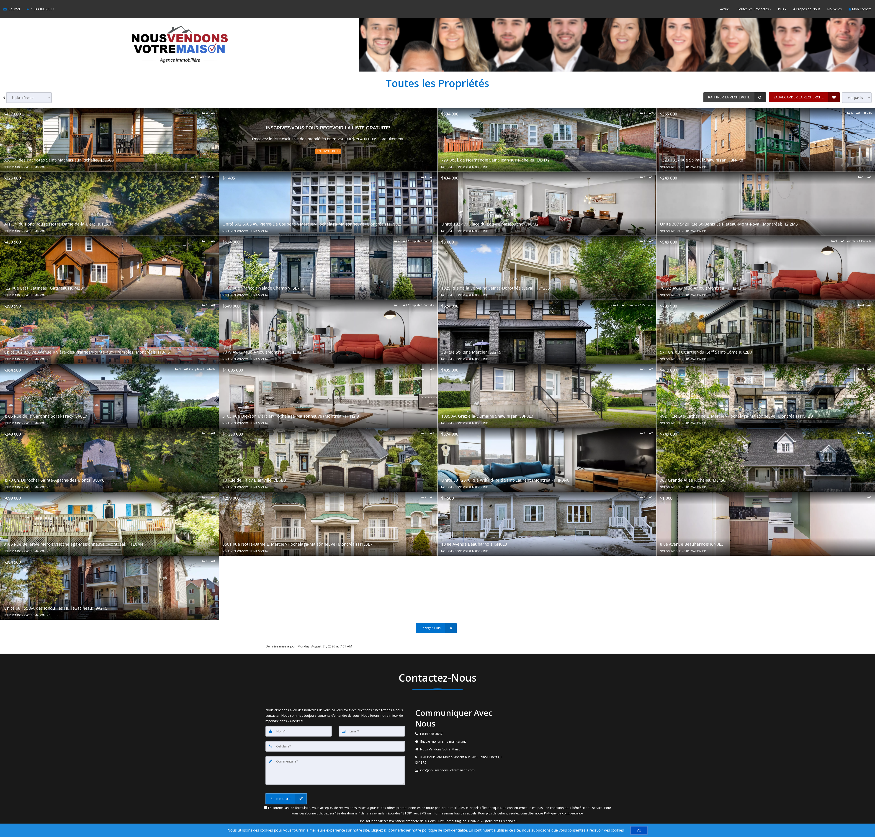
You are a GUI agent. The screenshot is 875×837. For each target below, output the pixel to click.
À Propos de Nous (806, 9)
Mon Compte (861, 9)
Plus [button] (781, 9)
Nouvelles (834, 9)
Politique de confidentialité (563, 813)
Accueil (725, 9)
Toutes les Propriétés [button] (753, 9)
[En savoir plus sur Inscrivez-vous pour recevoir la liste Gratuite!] (328, 140)
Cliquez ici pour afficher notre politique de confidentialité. (419, 830)
